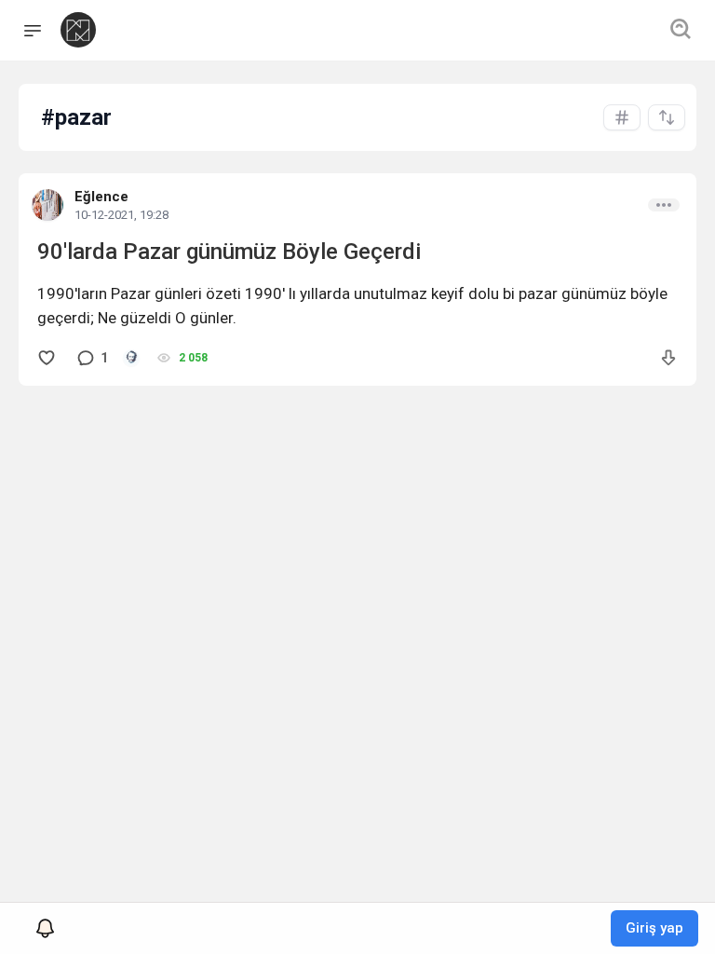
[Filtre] (666, 117)
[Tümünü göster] (622, 117)
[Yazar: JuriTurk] (131, 357)
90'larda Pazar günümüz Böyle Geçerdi (229, 251)
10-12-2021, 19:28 (121, 215)
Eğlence (101, 196)
